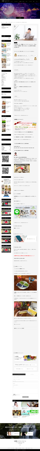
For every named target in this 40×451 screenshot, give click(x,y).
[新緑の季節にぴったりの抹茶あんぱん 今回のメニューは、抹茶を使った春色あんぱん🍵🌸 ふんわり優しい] (9, 189)
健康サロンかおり (4, 93)
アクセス (36, 2)
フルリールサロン (16, 2)
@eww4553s (16, 74)
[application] (6, 203)
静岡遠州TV (3, 84)
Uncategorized (3, 74)
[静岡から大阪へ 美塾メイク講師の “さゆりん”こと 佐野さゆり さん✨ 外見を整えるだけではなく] (6, 192)
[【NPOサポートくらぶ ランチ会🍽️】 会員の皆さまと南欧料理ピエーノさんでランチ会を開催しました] (6, 189)
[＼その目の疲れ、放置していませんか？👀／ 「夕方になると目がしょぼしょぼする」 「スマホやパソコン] (9, 186)
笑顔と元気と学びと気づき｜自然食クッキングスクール (8, 107)
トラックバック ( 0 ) (32, 374)
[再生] (2, 205)
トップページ (12, 2)
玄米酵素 (15, 42)
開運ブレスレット (4, 85)
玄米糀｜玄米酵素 (4, 99)
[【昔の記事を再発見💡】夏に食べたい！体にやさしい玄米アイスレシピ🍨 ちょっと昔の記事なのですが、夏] (3, 186)
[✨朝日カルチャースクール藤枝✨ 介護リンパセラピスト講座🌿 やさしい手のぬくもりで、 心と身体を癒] (3, 192)
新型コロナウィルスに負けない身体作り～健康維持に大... (8, 102)
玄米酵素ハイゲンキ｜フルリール (6, 1)
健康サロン (3, 75)
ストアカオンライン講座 (4, 73)
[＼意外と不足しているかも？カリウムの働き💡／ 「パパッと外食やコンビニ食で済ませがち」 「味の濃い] (3, 189)
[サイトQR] (5, 162)
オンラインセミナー (23, 364)
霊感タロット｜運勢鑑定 (4, 118)
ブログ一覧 (26, 2)
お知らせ (33, 2)
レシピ (2, 83)
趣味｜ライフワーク (4, 80)
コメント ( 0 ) (19, 374)
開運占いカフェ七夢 (4, 94)
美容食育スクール (4, 79)
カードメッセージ (4, 78)
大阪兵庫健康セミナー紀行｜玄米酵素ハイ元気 (8, 130)
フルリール (17, 364)
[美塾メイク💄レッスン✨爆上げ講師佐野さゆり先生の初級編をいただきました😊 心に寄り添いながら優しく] (9, 192)
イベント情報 (30, 2)
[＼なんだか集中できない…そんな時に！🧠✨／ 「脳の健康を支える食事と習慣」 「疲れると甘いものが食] (6, 186)
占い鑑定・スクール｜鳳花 (21, 2)
